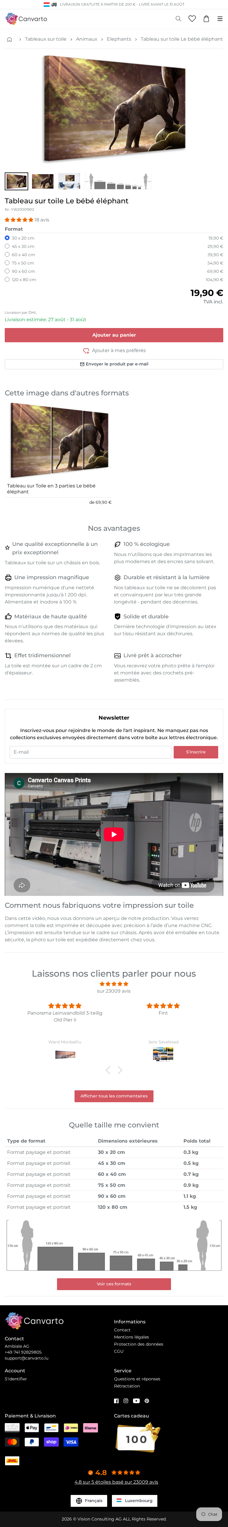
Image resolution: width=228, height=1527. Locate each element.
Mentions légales (131, 1337)
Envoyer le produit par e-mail (117, 364)
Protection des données (138, 1344)
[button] (16, 181)
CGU (119, 1351)
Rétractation (127, 1386)
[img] (114, 984)
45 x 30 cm (23, 246)
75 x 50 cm (23, 263)
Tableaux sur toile (45, 39)
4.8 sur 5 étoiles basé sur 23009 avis (116, 1482)
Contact (122, 1330)
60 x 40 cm (23, 254)
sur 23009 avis (114, 991)
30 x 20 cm (23, 238)
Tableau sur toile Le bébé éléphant (182, 39)
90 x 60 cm (23, 271)
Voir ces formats (114, 1284)
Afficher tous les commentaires (114, 1096)
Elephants (119, 39)
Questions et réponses (137, 1379)
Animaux (86, 39)
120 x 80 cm (24, 279)
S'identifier (16, 1379)
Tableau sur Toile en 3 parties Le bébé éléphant (51, 489)
